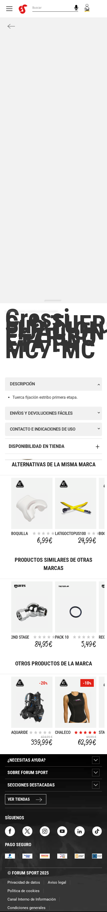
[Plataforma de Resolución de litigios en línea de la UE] (97, 855)
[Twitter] (27, 830)
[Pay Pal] (10, 855)
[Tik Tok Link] (97, 830)
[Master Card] (45, 855)
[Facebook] (10, 830)
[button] (96, 894)
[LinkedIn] (80, 830)
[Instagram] (45, 830)
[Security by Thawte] (62, 855)
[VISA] (27, 855)
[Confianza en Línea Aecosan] (80, 855)
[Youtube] (62, 830)
